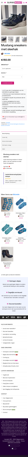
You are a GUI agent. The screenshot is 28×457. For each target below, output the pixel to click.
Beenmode (10, 124)
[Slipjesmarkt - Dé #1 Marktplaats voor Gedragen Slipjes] (14, 2)
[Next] (24, 20)
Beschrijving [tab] (5, 133)
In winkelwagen (8, 83)
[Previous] (3, 20)
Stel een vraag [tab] (6, 145)
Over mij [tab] (4, 137)
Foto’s (3, 73)
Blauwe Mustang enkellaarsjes (7, 263)
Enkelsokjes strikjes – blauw (21, 213)
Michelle (8, 122)
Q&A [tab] (3, 149)
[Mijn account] (24, 2)
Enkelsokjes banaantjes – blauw (21, 238)
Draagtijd (5, 64)
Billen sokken (7, 213)
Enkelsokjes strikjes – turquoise (7, 238)
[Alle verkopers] (5, 2)
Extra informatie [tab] (7, 141)
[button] (2, 2)
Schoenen (7, 125)
